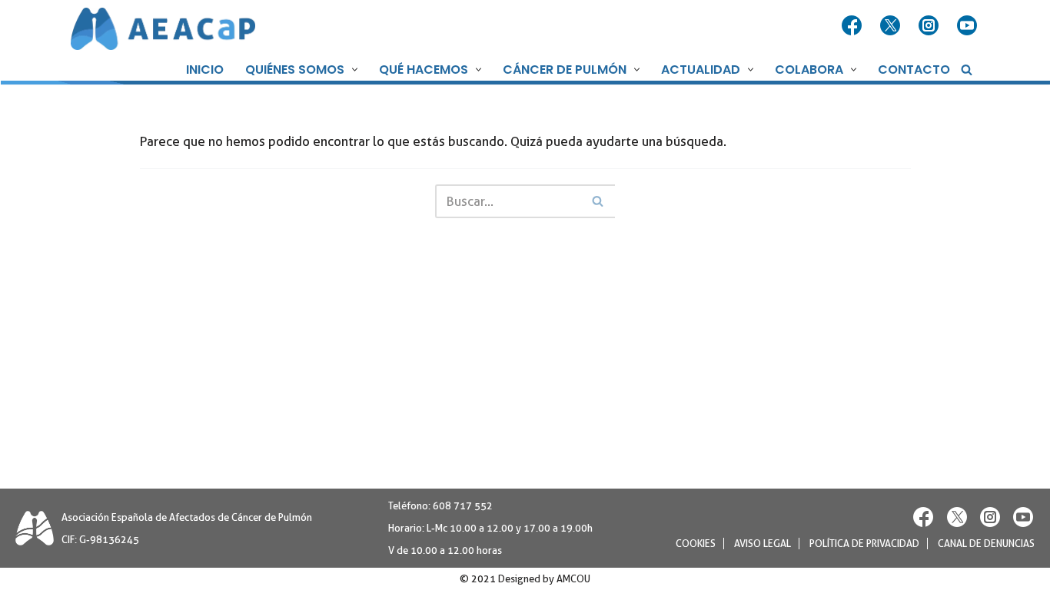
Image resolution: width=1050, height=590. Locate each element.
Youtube (968, 26)
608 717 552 (463, 506)
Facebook (853, 26)
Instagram (930, 26)
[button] (352, 69)
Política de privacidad (864, 543)
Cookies (696, 543)
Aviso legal (762, 543)
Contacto (914, 69)
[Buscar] (966, 69)
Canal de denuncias (986, 543)
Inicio (205, 69)
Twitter (891, 26)
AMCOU (573, 579)
